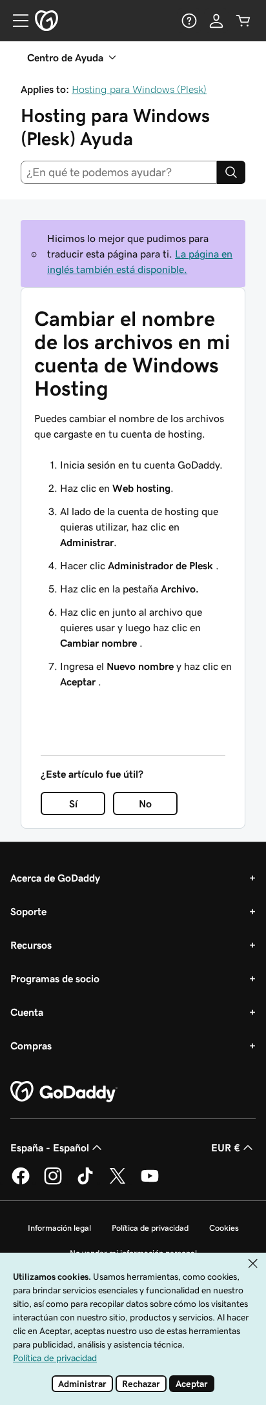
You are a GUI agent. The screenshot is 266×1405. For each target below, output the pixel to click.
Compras (31, 1045)
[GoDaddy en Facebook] (20, 1182)
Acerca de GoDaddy (55, 878)
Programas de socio (54, 978)
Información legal (59, 1228)
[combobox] (118, 172)
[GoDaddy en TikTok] (85, 1182)
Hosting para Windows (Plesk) (139, 89)
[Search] (231, 172)
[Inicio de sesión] (216, 20)
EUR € (225, 1147)
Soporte (28, 911)
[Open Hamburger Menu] (15, 20)
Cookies (224, 1228)
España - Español (49, 1147)
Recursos (31, 945)
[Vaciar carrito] (243, 21)
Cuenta (26, 1012)
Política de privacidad (150, 1228)
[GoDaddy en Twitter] (117, 1182)
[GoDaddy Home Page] (64, 1092)
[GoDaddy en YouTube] (149, 1182)
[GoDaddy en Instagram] (53, 1182)
